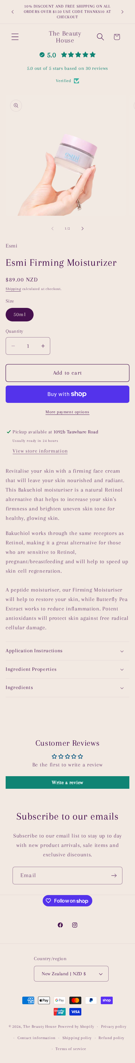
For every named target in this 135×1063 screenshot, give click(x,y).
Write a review (67, 782)
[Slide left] (52, 228)
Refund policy (111, 1038)
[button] (15, 37)
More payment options (67, 411)
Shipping (13, 289)
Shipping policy (77, 1038)
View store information (40, 451)
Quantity (15, 331)
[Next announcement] (122, 12)
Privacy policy (114, 1026)
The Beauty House (40, 1026)
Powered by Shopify (76, 1026)
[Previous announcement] (12, 12)
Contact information (37, 1038)
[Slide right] (82, 228)
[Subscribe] (113, 875)
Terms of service (71, 1049)
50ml (20, 314)
